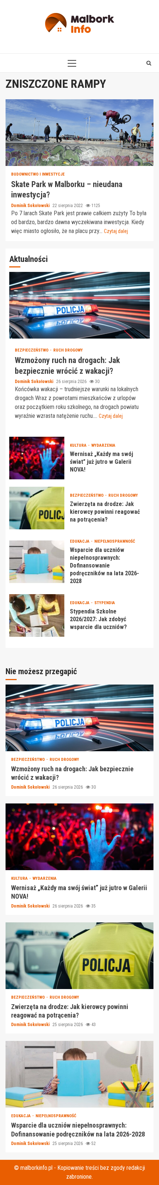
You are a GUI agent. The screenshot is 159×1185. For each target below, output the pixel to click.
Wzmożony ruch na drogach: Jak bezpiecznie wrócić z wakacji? (79, 305)
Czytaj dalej (116, 231)
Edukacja (80, 541)
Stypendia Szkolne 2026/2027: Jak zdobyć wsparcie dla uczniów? (36, 615)
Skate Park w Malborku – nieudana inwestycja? (79, 132)
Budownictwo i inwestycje (38, 174)
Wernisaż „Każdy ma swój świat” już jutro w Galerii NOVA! (36, 458)
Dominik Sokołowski (31, 205)
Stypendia (104, 603)
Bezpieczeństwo (32, 350)
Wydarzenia (103, 445)
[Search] (148, 63)
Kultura (79, 445)
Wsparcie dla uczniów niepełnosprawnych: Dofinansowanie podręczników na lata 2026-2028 (36, 561)
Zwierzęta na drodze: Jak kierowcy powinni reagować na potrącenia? (36, 508)
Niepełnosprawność (114, 541)
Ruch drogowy (68, 350)
